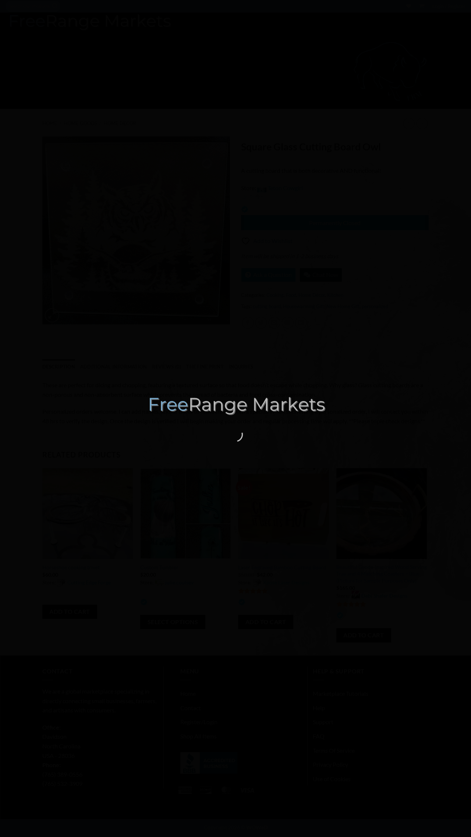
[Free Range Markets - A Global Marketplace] (235, 405)
